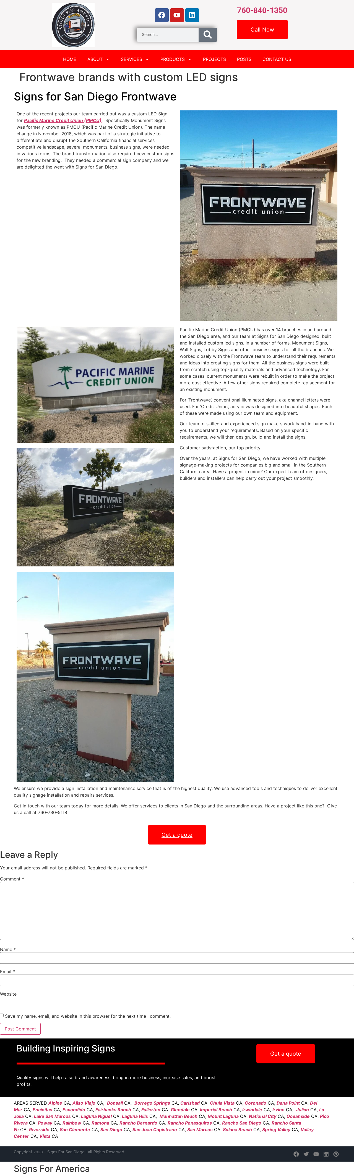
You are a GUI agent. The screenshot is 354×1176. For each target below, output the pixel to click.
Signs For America (52, 1168)
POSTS (244, 59)
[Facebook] (162, 15)
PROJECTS (214, 59)
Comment (12, 879)
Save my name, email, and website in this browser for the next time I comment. (88, 1016)
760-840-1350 (262, 10)
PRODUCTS (172, 59)
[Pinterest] (336, 1154)
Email (7, 971)
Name (8, 949)
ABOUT (95, 59)
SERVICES (131, 59)
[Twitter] (306, 1154)
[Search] (208, 35)
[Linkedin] (192, 15)
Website (8, 994)
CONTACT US (276, 59)
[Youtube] (177, 15)
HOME (69, 59)
